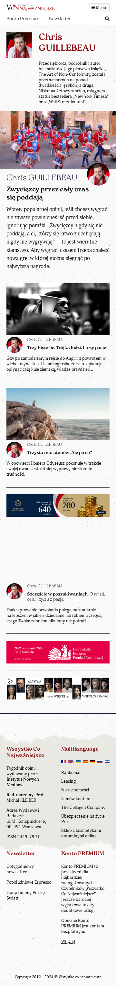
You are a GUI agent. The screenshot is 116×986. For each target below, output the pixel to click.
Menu (100, 7)
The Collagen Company (83, 807)
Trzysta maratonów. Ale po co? (59, 452)
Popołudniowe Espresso (28, 882)
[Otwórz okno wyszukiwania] (107, 19)
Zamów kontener (77, 798)
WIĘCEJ (68, 941)
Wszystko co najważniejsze (80, 977)
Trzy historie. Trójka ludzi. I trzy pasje (66, 348)
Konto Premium (22, 19)
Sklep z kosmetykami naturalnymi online (81, 833)
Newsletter (60, 19)
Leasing (68, 781)
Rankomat (71, 772)
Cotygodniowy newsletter (20, 869)
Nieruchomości (75, 790)
